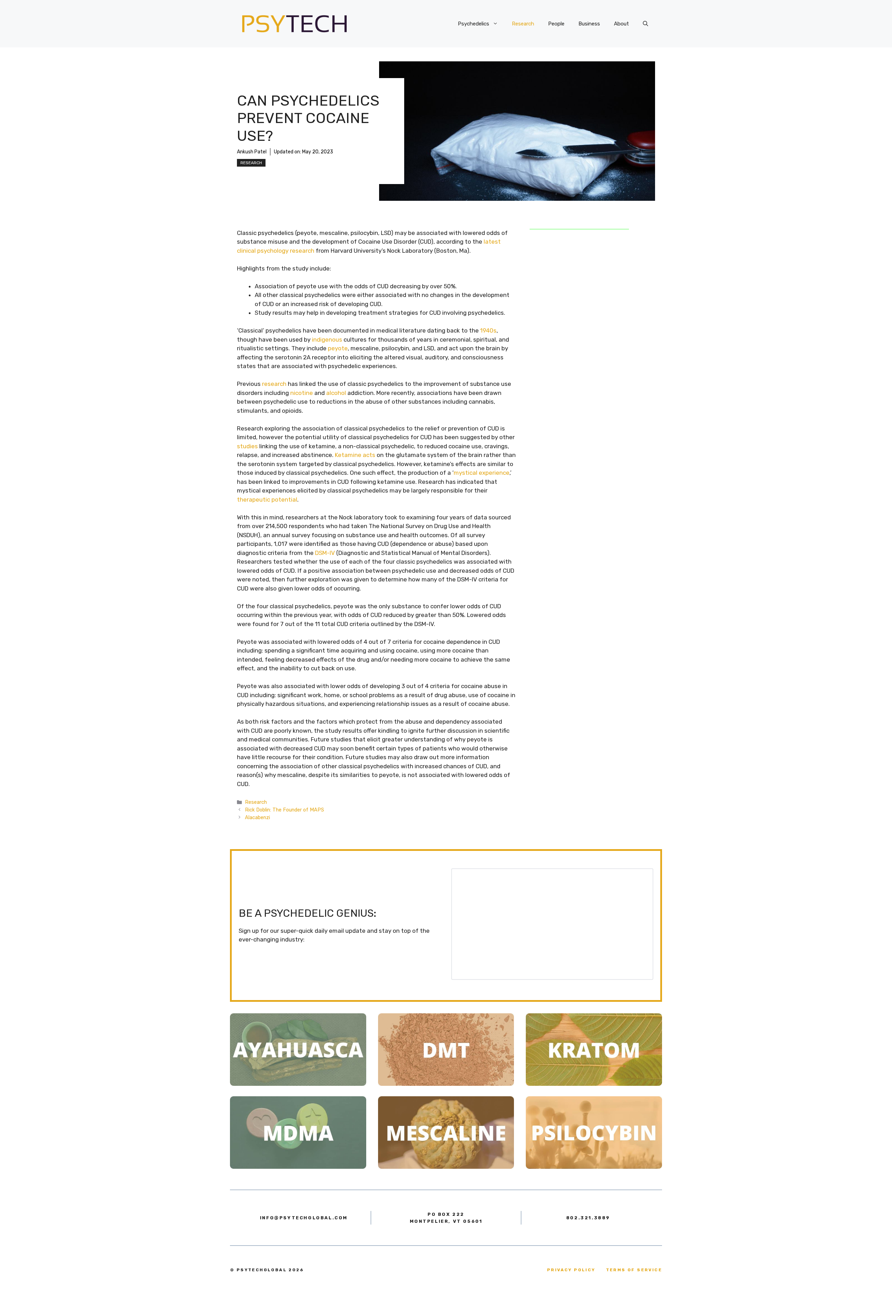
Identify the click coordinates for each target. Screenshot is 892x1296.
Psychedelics (473, 24)
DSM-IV (325, 552)
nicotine (301, 392)
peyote (338, 348)
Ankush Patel (252, 152)
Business (589, 24)
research (274, 383)
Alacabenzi (257, 817)
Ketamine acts (355, 454)
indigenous (327, 339)
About (621, 24)
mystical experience (481, 472)
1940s (488, 330)
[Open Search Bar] (645, 23)
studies (247, 446)
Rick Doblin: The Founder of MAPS (284, 810)
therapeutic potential (267, 499)
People (556, 24)
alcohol (336, 392)
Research (523, 24)
